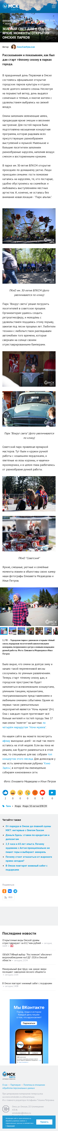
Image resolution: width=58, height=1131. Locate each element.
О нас (5, 1085)
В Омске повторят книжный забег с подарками (27, 983)
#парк (18, 806)
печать (8, 23)
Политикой (11, 1126)
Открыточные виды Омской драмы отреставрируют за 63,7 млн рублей (21, 942)
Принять (44, 1122)
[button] (13, 631)
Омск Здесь (10, 6)
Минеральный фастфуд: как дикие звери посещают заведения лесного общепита (24, 970)
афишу (6, 741)
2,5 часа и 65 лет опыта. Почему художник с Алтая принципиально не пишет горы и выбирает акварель (28, 847)
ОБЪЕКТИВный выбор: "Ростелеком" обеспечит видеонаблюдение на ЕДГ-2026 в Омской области (27, 957)
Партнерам (15, 1085)
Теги (8, 806)
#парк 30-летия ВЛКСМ (35, 806)
